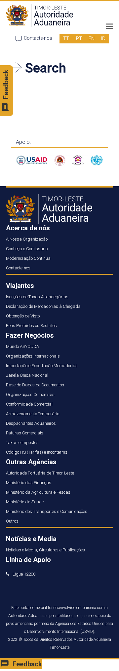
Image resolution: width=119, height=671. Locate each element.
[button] (109, 26)
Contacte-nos (38, 38)
